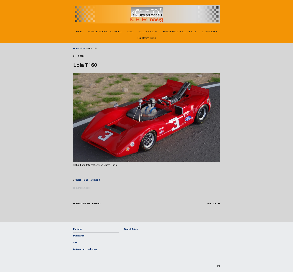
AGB (75, 242)
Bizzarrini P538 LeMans (88, 203)
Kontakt (77, 229)
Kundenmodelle (84, 187)
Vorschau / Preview (147, 31)
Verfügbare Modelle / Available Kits (104, 31)
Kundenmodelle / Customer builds (179, 31)
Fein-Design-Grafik (146, 37)
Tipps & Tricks (131, 229)
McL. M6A (212, 203)
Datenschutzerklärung (85, 249)
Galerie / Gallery (209, 31)
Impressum (79, 235)
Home (79, 31)
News (130, 31)
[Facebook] (218, 266)
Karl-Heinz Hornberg (88, 179)
